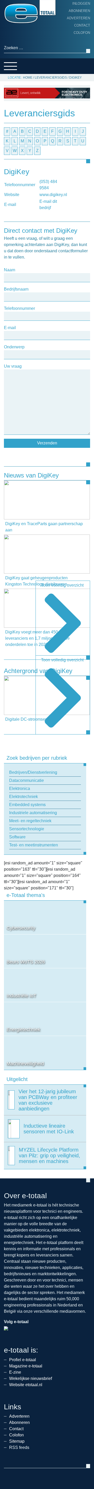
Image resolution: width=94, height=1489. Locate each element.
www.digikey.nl (53, 194)
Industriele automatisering (33, 813)
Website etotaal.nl (25, 1385)
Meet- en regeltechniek (30, 821)
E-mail (10, 327)
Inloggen (81, 3)
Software (17, 837)
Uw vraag (13, 366)
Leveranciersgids (51, 77)
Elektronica (19, 788)
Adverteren (78, 18)
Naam (9, 270)
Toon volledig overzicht (62, 585)
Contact (82, 25)
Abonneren (79, 11)
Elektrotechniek (23, 796)
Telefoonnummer (19, 308)
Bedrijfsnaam (16, 289)
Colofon (82, 33)
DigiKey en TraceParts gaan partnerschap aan (44, 527)
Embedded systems (27, 804)
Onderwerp (14, 347)
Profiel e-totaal (22, 1360)
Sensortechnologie (26, 829)
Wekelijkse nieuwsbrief (30, 1378)
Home (27, 77)
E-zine (15, 1372)
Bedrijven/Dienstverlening (33, 772)
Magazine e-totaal (25, 1366)
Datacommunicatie (26, 780)
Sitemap (17, 1441)
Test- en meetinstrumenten (33, 845)
